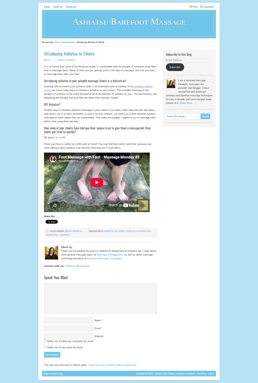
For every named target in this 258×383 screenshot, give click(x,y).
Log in (211, 373)
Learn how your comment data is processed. (112, 365)
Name (97, 320)
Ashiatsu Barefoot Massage (129, 21)
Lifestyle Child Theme (164, 373)
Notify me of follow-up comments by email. (70, 341)
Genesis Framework (186, 373)
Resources (71, 6)
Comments (208, 6)
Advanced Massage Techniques (104, 258)
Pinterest (70, 266)
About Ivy (57, 6)
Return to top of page (53, 373)
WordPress (202, 373)
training (64, 235)
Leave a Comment (66, 60)
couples (130, 231)
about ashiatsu (73, 231)
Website (98, 336)
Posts (195, 6)
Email (97, 328)
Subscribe (174, 67)
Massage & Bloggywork (110, 254)
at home (119, 231)
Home (47, 6)
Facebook (84, 266)
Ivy (48, 60)
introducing (143, 231)
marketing (52, 235)
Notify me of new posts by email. (65, 347)
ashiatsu (109, 231)
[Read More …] (188, 103)
